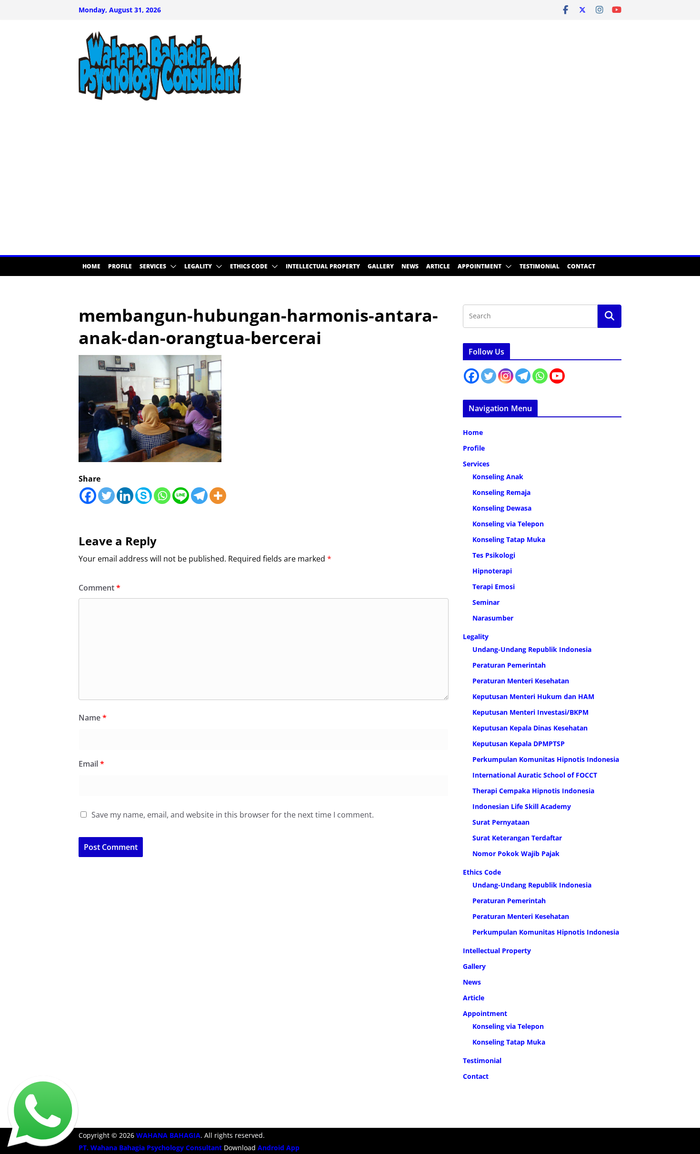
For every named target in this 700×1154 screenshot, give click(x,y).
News (410, 266)
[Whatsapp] (162, 495)
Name (93, 717)
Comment (99, 587)
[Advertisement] (350, 183)
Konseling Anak (497, 476)
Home (91, 266)
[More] (218, 495)
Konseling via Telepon (508, 523)
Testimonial (540, 266)
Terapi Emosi (493, 586)
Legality (198, 266)
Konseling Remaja (501, 492)
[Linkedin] (125, 495)
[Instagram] (505, 376)
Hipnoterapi (492, 570)
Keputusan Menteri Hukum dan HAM (533, 696)
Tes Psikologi (493, 555)
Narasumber (492, 617)
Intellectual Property (323, 266)
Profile (120, 266)
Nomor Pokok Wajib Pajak (516, 853)
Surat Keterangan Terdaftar (517, 837)
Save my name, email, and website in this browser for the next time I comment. (232, 814)
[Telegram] (199, 495)
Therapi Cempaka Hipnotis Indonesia (533, 790)
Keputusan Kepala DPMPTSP (518, 743)
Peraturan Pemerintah (509, 665)
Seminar (486, 602)
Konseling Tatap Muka (508, 539)
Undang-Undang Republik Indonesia (531, 649)
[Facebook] (88, 495)
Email (91, 764)
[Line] (180, 495)
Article (438, 266)
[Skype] (143, 495)
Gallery (381, 266)
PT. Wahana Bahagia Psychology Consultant (151, 1147)
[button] (171, 266)
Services (153, 266)
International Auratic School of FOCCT (534, 774)
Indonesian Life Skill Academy (521, 806)
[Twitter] (106, 495)
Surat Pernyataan (501, 822)
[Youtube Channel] (557, 376)
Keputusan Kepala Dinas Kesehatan (530, 727)
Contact (581, 266)
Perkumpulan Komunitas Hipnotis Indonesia (545, 759)
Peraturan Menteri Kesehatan (520, 680)
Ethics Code (249, 266)
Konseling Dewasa (501, 508)
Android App (279, 1147)
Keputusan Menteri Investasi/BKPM (530, 712)
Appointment (479, 266)
